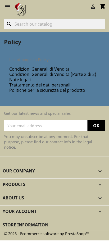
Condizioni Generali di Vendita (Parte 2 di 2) (52, 74)
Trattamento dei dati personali (39, 85)
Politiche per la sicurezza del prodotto (47, 90)
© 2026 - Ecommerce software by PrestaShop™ (46, 233)
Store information (25, 225)
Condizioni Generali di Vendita (39, 69)
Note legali (20, 80)
